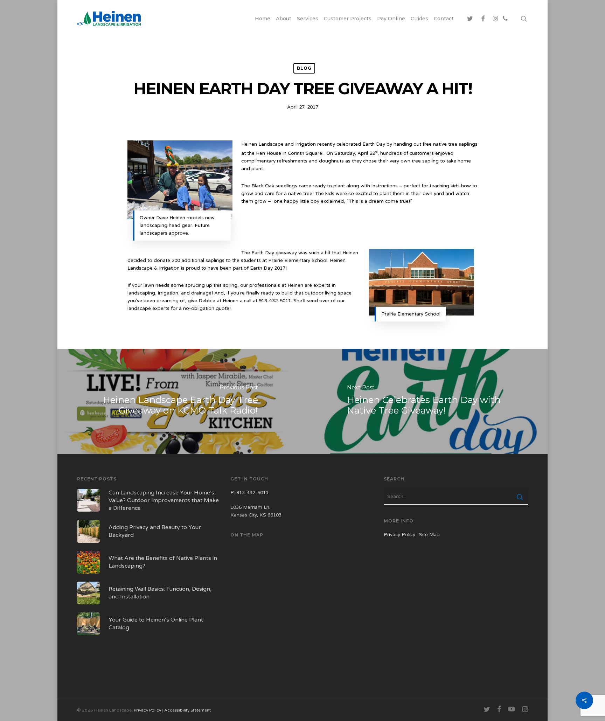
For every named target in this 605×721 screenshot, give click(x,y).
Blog (304, 68)
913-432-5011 (252, 492)
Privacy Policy (399, 535)
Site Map (429, 535)
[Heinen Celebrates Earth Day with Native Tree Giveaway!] (425, 401)
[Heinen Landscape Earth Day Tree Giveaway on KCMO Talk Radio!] (179, 401)
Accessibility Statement (187, 710)
